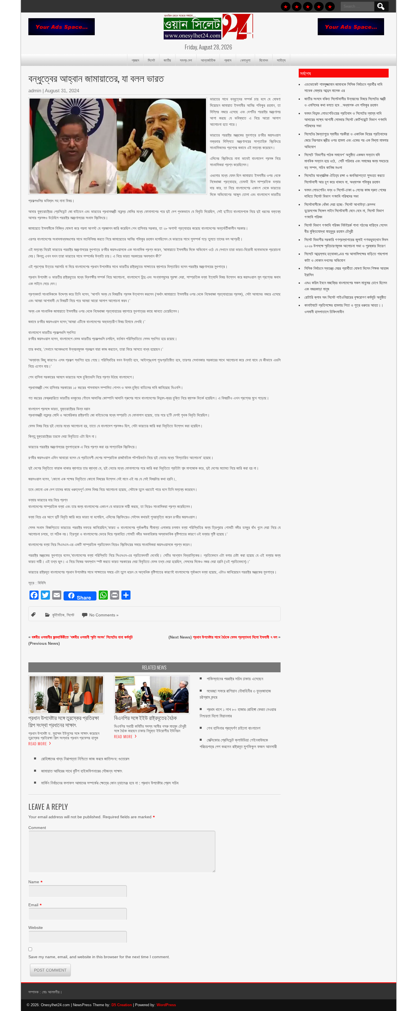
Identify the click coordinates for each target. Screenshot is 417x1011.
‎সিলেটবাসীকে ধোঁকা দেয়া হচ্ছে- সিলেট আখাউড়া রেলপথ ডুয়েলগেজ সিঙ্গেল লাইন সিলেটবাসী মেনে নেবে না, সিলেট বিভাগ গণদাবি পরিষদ (344, 210)
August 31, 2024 (62, 90)
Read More (37, 743)
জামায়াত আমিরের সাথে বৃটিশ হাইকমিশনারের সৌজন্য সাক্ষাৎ (81, 771)
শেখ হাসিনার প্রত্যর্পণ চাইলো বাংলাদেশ (233, 728)
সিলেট (151, 60)
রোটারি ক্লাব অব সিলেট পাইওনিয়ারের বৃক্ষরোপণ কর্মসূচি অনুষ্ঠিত (345, 297)
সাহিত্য (281, 60)
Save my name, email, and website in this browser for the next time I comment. (99, 957)
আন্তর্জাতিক (208, 60)
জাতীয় (167, 60)
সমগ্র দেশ (186, 60)
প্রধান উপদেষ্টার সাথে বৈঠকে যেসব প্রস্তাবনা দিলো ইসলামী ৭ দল (235, 637)
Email (33, 905)
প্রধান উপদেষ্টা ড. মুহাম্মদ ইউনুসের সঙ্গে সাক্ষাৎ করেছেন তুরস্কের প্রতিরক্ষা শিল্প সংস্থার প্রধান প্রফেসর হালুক (63, 735)
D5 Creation (121, 1005)
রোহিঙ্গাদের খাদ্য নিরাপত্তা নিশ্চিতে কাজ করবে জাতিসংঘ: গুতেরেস (85, 758)
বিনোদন (263, 60)
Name (33, 882)
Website (35, 927)
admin (34, 90)
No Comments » (104, 615)
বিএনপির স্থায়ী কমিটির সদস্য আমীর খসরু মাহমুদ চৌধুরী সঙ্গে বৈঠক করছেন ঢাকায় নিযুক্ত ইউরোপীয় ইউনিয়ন (150, 728)
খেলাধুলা (245, 60)
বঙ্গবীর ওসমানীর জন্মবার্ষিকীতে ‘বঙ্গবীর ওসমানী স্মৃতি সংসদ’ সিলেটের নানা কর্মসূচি (82, 637)
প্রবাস (227, 60)
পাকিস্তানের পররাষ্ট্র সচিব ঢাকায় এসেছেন (235, 678)
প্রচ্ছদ (135, 60)
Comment (37, 827)
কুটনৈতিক (58, 615)
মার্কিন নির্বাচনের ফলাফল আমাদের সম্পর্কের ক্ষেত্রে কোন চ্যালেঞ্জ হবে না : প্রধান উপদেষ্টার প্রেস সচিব (109, 782)
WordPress (166, 1005)
